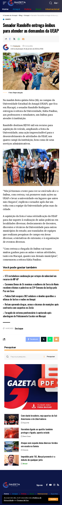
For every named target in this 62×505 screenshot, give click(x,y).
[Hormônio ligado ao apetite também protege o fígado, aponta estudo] (11, 433)
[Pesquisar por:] (26, 357)
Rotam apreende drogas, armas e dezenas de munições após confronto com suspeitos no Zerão (31, 306)
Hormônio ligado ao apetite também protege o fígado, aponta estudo (37, 431)
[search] (51, 3)
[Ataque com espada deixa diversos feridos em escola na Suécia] (11, 446)
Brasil (25, 464)
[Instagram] (54, 485)
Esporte (26, 423)
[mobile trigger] (5, 3)
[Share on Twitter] (14, 39)
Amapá (8, 19)
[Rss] (58, 485)
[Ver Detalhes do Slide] (31, 387)
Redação (16, 46)
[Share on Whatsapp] (19, 39)
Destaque (19, 328)
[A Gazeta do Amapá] (17, 3)
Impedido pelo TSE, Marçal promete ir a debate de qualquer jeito (38, 458)
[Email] (23, 39)
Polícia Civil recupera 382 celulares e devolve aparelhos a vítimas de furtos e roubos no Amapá (29, 297)
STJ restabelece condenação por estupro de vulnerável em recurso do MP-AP (30, 277)
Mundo (25, 450)
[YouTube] (50, 485)
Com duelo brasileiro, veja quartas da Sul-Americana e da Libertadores (39, 417)
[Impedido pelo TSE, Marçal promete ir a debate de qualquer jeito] (11, 460)
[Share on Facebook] (10, 39)
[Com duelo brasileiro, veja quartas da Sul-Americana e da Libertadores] (11, 419)
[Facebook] (46, 485)
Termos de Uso (23, 500)
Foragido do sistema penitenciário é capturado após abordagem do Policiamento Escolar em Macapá (27, 314)
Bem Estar (27, 436)
